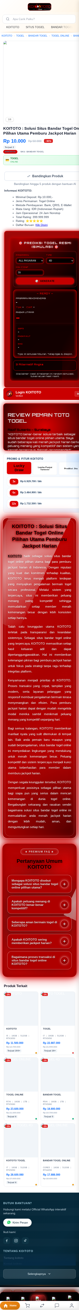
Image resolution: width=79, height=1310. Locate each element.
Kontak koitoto (13, 1264)
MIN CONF (22, 267)
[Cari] (7, 19)
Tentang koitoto (13, 1258)
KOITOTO (12, 27)
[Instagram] (16, 1241)
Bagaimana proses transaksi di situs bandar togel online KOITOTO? (33, 961)
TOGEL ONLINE (60, 36)
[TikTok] (25, 1241)
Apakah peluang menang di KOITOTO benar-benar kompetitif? (31, 905)
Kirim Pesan (20, 1223)
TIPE (49, 255)
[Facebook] (6, 1241)
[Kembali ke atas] (71, 1282)
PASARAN (22, 255)
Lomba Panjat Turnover (45, 469)
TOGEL (20, 36)
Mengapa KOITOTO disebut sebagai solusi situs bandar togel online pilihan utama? (35, 884)
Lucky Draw (19, 468)
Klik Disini (41, 225)
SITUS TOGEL (35, 27)
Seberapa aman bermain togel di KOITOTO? (34, 924)
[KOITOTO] (40, 7)
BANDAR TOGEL (62, 27)
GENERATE (45, 281)
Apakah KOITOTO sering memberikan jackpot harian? (32, 941)
